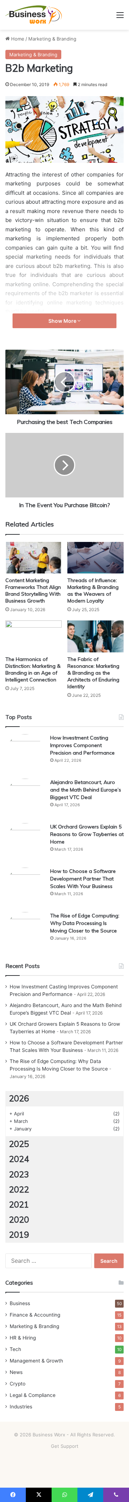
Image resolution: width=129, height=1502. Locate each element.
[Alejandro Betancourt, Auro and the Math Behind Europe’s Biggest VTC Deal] (25, 798)
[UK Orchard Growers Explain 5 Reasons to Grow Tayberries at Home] (25, 843)
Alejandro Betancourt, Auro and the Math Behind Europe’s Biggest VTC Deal (85, 789)
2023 (19, 1174)
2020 (19, 1219)
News (16, 1372)
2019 (19, 1234)
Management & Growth (36, 1361)
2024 (19, 1159)
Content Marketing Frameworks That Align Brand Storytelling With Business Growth (33, 590)
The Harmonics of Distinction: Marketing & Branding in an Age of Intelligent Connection (33, 669)
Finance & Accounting (35, 1315)
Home (17, 39)
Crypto (17, 1384)
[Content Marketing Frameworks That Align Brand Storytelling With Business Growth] (33, 558)
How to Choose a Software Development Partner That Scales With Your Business (83, 878)
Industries (21, 1406)
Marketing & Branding (52, 39)
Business (20, 1303)
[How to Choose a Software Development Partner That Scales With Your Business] (25, 887)
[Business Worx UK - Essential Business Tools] (34, 15)
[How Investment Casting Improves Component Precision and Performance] (25, 754)
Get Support (64, 1446)
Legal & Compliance (33, 1395)
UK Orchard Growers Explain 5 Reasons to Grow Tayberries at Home (87, 834)
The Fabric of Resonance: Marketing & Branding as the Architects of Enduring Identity (93, 673)
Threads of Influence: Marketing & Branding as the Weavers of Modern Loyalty (93, 590)
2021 (19, 1204)
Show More (62, 321)
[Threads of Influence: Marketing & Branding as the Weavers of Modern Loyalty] (95, 557)
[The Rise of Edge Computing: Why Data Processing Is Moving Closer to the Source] (25, 931)
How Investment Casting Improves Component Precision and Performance (82, 745)
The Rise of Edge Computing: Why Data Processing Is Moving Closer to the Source (84, 923)
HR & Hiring (23, 1338)
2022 (19, 1189)
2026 (19, 1098)
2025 (19, 1144)
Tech (15, 1349)
